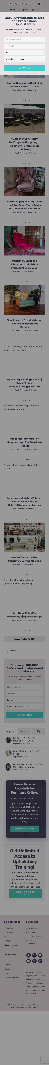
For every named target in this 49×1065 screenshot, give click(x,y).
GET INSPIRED (24, 68)
